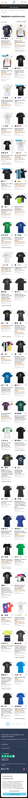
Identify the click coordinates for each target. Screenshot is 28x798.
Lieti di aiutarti (4, 744)
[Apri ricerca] (5, 2)
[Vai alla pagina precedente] (3, 723)
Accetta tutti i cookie (14, 794)
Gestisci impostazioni (14, 791)
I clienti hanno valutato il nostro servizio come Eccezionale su (13, 764)
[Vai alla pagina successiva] (24, 723)
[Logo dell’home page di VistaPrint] (14, 2)
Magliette (4, 12)
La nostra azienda (5, 748)
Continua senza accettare (7, 776)
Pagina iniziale (4, 10)
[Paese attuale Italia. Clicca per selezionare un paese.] (25, 769)
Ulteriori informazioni (14, 7)
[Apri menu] (2, 2)
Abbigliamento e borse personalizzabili (17, 10)
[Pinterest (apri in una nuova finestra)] (8, 769)
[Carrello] (25, 2)
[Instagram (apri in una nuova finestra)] (4, 769)
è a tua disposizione (10, 739)
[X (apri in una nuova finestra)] (6, 769)
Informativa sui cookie (19, 787)
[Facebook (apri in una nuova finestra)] (2, 769)
